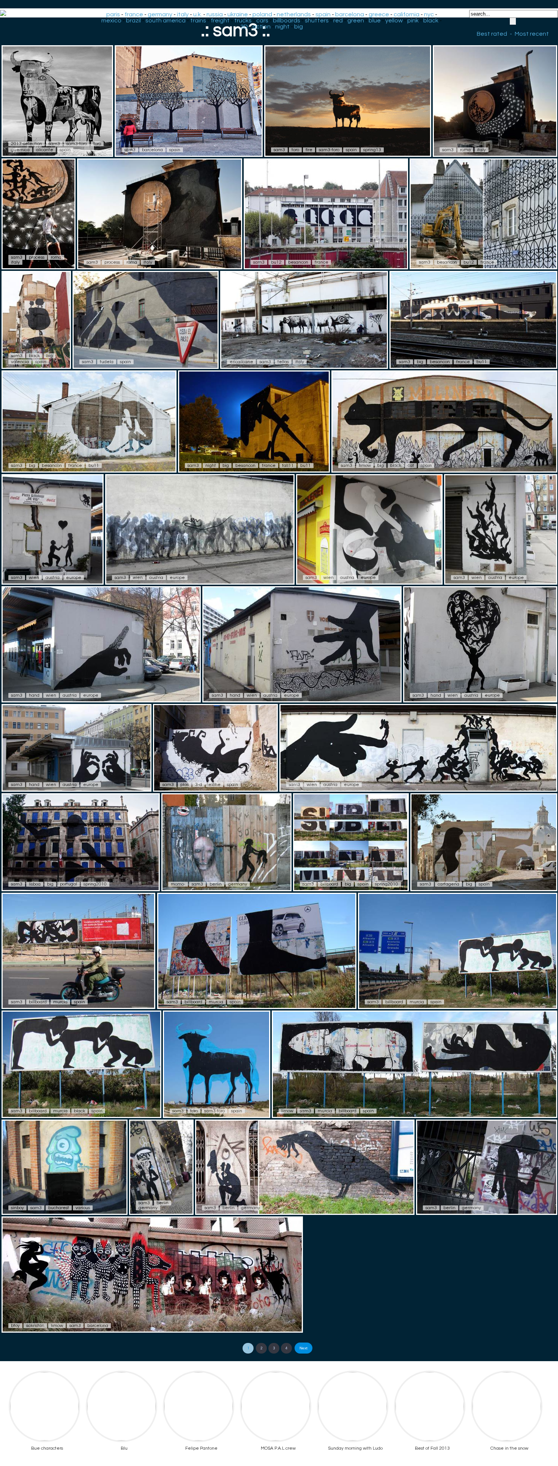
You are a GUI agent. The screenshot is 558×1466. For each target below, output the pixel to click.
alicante (44, 149)
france (134, 14)
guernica (20, 149)
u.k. (197, 14)
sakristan (35, 1325)
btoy (15, 1325)
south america (165, 20)
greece (379, 14)
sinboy (17, 1207)
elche (214, 784)
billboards (286, 20)
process (36, 257)
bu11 (481, 361)
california (406, 14)
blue (375, 20)
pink (413, 20)
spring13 (372, 149)
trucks (243, 20)
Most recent (532, 34)
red (338, 20)
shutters (317, 20)
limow (365, 465)
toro (97, 143)
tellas (283, 361)
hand (34, 695)
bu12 (276, 262)
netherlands (294, 14)
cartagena (448, 884)
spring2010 (95, 884)
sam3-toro (76, 143)
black (430, 20)
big (298, 27)
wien (34, 577)
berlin (216, 884)
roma (465, 149)
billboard (329, 884)
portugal (68, 884)
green (355, 20)
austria (53, 577)
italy (183, 14)
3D (244, 27)
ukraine (237, 14)
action (261, 27)
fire (309, 149)
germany (160, 14)
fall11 (288, 465)
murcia (60, 1001)
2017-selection (26, 143)
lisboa (35, 884)
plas (184, 784)
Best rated (492, 34)
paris (113, 14)
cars (262, 20)
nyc (429, 14)
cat (411, 465)
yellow (394, 20)
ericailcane (241, 361)
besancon (298, 262)
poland (262, 14)
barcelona (349, 14)
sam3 (54, 143)
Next (303, 1348)
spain (323, 14)
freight (220, 20)
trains (198, 20)
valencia (20, 361)
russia (214, 14)
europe (73, 577)
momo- (178, 884)
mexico (111, 20)
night (282, 27)
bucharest (58, 1207)
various (83, 1207)
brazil (133, 20)
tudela (106, 361)
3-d (198, 784)
